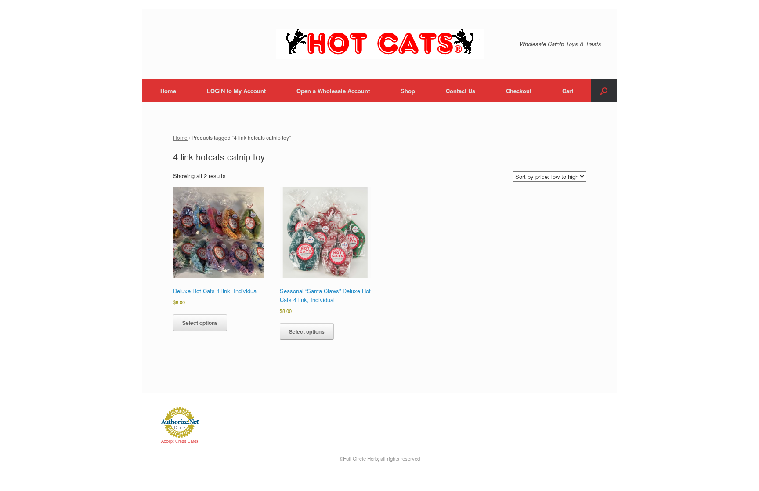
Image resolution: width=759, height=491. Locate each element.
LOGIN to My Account (236, 91)
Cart (567, 91)
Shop (408, 91)
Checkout (518, 91)
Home (168, 91)
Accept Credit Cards (180, 441)
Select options (200, 323)
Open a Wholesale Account (333, 91)
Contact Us (460, 91)
